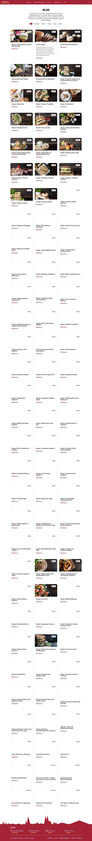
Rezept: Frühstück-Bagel (19, 498)
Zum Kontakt (33, 832)
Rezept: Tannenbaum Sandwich (45, 448)
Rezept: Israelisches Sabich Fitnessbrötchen (44, 299)
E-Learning (49, 838)
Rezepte (49, 23)
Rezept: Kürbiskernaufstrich (20, 624)
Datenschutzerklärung (64, 838)
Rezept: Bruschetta (42, 599)
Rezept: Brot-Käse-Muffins (44, 202)
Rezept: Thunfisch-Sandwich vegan (20, 574)
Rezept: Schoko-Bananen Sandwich (19, 599)
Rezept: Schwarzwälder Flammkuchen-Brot (67, 499)
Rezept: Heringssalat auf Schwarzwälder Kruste (43, 153)
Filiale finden (15, 832)
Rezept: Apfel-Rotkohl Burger (20, 473)
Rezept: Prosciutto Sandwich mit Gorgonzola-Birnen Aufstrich (70, 79)
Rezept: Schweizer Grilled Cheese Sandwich (68, 449)
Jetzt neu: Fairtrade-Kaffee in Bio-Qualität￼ (45, 350)
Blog (64, 2)
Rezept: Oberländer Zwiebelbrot (45, 274)
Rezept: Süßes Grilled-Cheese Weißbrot (45, 324)
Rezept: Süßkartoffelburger (68, 599)
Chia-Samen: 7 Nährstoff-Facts (69, 803)
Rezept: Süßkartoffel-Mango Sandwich (20, 424)
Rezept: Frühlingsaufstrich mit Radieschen (69, 398)
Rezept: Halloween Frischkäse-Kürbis (21, 249)
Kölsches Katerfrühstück (19, 778)
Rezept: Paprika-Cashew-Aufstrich (19, 650)
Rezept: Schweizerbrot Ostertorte (18, 398)
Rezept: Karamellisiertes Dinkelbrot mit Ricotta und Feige (45, 524)
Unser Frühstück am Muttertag (21, 754)
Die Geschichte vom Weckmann (21, 803)
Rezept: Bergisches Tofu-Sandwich (19, 350)
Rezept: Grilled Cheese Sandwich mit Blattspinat (46, 650)
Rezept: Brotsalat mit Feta (19, 128)
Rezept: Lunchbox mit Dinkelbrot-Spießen (67, 549)
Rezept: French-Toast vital (68, 649)
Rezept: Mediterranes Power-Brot (45, 424)
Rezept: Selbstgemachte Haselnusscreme (67, 250)
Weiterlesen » (15, 48)
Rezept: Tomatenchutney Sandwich (67, 474)
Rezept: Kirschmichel (66, 104)
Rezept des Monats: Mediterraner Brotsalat (70, 702)
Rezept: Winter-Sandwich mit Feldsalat (20, 449)
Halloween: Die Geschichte (44, 803)
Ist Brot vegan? (40, 44)
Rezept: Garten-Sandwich (68, 349)
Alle (31, 23)
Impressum (79, 838)
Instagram (68, 832)
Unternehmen (57, 2)
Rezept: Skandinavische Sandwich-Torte (43, 675)
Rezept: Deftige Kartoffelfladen (21, 225)
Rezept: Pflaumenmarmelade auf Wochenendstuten (70, 524)
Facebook (50, 832)
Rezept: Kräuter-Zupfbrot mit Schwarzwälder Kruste (45, 574)
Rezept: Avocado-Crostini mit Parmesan (69, 675)
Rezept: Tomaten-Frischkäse (44, 104)
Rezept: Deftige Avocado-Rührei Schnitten (70, 128)
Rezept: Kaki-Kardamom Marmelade (43, 226)
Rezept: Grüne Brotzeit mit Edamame (68, 424)
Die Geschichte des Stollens (20, 79)
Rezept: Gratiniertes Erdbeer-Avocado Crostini (69, 624)
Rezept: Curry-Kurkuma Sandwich (43, 474)
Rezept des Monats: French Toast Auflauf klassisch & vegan (21, 729)
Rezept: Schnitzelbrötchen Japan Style (46, 549)
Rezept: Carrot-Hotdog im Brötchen (68, 300)
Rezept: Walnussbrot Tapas (44, 498)
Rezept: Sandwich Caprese (20, 203)
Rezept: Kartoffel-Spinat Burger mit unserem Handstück (21, 153)
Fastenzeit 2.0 (64, 754)
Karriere (49, 2)
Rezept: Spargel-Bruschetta (68, 374)
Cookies (73, 838)
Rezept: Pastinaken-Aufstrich (45, 178)
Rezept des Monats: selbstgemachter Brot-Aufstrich (45, 729)
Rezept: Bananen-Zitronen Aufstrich (19, 178)
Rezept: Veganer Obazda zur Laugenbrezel (20, 299)
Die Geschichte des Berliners (69, 44)
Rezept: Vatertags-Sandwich (20, 374)
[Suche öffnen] (89, 2)
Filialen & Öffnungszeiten (39, 2)
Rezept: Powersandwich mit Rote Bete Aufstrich (22, 45)
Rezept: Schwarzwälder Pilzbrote (46, 250)
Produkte (29, 2)
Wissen (60, 23)
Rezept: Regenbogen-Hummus (45, 624)
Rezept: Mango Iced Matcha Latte (70, 274)
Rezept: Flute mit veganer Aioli (45, 374)
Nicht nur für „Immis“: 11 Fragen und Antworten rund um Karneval (46, 778)
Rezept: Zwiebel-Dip (18, 104)
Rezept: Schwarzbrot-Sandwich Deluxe (45, 398)
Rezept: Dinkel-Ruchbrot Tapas (69, 153)
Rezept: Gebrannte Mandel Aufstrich (68, 202)
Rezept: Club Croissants (43, 128)
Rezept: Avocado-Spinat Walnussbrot (19, 275)
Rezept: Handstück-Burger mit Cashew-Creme (45, 700)
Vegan (55, 23)
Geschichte (36, 23)
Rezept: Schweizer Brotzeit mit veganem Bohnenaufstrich (21, 325)
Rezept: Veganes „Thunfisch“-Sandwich (69, 178)
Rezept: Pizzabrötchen (18, 674)
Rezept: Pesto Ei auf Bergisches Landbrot (21, 549)
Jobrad (55, 838)
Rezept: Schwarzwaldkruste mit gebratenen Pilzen (21, 700)
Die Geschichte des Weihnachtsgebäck (66, 778)
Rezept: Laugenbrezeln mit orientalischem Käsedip (68, 574)
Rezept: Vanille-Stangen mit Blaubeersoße (20, 524)
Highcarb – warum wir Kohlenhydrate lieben (66, 727)
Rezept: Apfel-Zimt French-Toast (70, 225)
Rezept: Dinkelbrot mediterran (69, 324)
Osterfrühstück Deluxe (42, 754)
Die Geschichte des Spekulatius (45, 79)
